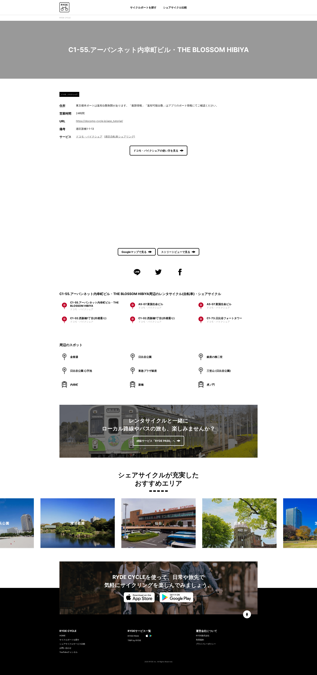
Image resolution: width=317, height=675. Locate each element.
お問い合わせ (65, 648)
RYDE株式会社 (202, 635)
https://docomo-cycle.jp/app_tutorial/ (99, 121)
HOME (62, 635)
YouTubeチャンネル (68, 652)
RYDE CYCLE (65, 18)
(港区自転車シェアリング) (119, 136)
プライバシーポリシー (206, 644)
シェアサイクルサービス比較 (72, 644)
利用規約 (200, 639)
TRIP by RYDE (134, 640)
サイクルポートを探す (143, 7)
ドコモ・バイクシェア (89, 136)
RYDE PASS (133, 636)
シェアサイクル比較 (175, 7)
